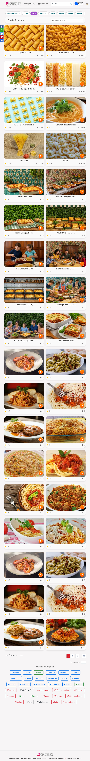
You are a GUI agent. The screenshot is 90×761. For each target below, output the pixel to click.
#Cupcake (58, 696)
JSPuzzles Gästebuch (56, 758)
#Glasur (46, 696)
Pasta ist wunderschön (65, 89)
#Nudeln (38, 672)
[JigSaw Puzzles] (13, 4)
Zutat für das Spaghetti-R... (24, 89)
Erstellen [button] (44, 4)
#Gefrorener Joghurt (61, 690)
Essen (25, 13)
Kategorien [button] (29, 5)
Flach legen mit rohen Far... (24, 125)
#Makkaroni (15, 678)
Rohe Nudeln (24, 161)
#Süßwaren (24, 684)
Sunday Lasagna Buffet (65, 197)
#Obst (64, 678)
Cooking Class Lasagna (65, 305)
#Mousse (10, 696)
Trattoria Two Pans (24, 197)
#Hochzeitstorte (69, 702)
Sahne (79, 13)
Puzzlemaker (26, 758)
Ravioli (61, 13)
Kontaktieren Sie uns (74, 758)
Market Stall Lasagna (65, 233)
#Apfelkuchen (42, 702)
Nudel (53, 13)
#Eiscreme (11, 690)
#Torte (29, 702)
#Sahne (79, 684)
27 (84, 656)
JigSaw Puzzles (13, 758)
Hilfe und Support (39, 758)
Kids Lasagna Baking (24, 269)
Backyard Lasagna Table (24, 341)
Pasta (34, 13)
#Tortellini (64, 672)
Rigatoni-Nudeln (24, 53)
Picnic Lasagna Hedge (24, 233)
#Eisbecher (78, 690)
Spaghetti (43, 13)
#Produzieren (39, 684)
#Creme (22, 696)
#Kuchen (11, 684)
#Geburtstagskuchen (75, 696)
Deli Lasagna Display (24, 305)
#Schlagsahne (43, 690)
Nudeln (70, 13)
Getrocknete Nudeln (66, 53)
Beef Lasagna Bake (66, 341)
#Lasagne (51, 672)
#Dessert (75, 678)
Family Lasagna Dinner (65, 269)
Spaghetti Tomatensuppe (66, 125)
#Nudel (27, 672)
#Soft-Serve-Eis (26, 690)
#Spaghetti (15, 672)
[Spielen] (40, 48)
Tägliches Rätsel (13, 13)
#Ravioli (76, 672)
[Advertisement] (45, 727)
